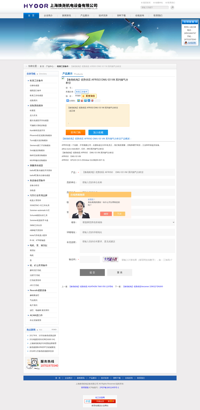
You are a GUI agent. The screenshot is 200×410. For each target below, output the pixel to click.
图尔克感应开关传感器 (39, 120)
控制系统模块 (36, 105)
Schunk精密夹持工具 (39, 215)
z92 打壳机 (34, 285)
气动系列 (33, 300)
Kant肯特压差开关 (37, 130)
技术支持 (103, 15)
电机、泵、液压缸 (38, 245)
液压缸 (32, 250)
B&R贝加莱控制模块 (38, 155)
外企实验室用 (35, 320)
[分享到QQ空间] (78, 100)
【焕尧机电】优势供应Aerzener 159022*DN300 (142, 286)
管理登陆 (85, 387)
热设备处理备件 (37, 180)
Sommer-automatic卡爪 (40, 210)
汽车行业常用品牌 (38, 195)
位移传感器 (34, 85)
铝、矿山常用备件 (38, 265)
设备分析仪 (34, 185)
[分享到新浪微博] (82, 100)
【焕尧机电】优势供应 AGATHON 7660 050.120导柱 (91, 286)
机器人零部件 (35, 200)
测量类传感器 (36, 165)
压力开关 (33, 115)
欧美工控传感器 (36, 95)
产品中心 (50, 66)
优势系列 (33, 100)
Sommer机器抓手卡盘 (39, 220)
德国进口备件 (35, 90)
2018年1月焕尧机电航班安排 (42, 351)
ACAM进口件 (36, 315)
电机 (32, 255)
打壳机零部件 (35, 280)
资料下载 (121, 15)
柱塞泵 (32, 110)
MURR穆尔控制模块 (38, 160)
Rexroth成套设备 (38, 290)
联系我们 (171, 3)
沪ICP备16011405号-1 (109, 387)
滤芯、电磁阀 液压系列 (39, 310)
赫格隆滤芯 (34, 295)
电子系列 (33, 305)
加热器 (32, 190)
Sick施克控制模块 (37, 150)
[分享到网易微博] (92, 100)
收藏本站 (159, 3)
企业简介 (48, 15)
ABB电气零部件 (36, 230)
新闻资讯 (66, 15)
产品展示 (84, 15)
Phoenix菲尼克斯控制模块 (41, 135)
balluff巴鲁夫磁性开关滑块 (41, 170)
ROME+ (54, 329)
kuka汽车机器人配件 (38, 235)
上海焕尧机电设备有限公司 (62, 6)
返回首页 (147, 3)
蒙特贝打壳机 (35, 270)
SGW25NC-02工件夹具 (40, 205)
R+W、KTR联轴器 (37, 240)
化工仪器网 (100, 397)
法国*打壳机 (35, 275)
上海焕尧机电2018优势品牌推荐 (43, 343)
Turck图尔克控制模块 (39, 140)
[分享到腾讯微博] (85, 100)
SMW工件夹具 (36, 225)
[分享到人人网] (88, 100)
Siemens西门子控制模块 (40, 145)
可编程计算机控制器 (38, 125)
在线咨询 (139, 15)
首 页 (31, 15)
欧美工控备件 (36, 80)
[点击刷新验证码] (110, 259)
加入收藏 (98, 132)
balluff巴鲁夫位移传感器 (40, 175)
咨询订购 (76, 132)
